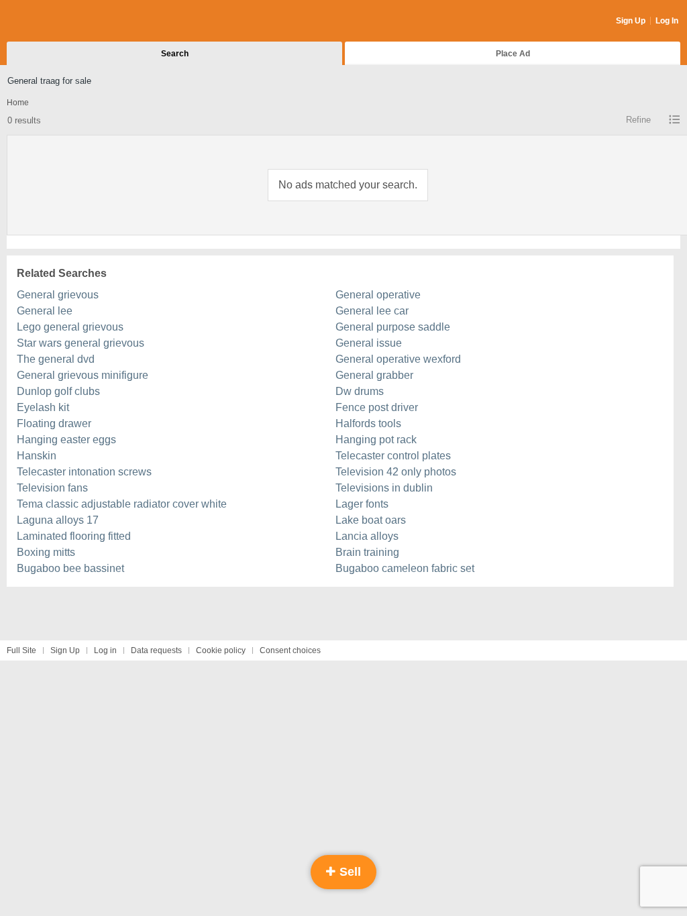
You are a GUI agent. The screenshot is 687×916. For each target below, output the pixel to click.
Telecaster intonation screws (84, 471)
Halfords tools (368, 423)
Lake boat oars (370, 520)
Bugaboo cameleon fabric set (404, 568)
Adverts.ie (59, 21)
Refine (638, 120)
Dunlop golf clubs (58, 391)
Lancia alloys (367, 536)
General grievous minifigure (82, 375)
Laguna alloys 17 (58, 520)
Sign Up (630, 20)
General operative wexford (398, 359)
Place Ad (513, 53)
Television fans (52, 488)
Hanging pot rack (376, 439)
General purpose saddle (392, 327)
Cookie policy (221, 650)
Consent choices (290, 650)
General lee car (372, 311)
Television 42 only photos (395, 471)
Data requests (156, 650)
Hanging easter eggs (66, 439)
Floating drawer (54, 423)
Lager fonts (361, 504)
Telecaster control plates (393, 455)
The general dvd (56, 359)
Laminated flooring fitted (74, 536)
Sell (348, 871)
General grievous (58, 294)
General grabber (374, 375)
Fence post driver (376, 407)
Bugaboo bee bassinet (70, 568)
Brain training (367, 552)
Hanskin (36, 455)
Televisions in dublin (384, 488)
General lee (44, 311)
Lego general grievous (70, 327)
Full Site (21, 650)
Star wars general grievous (80, 343)
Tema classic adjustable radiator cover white (122, 504)
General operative (378, 294)
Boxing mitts (46, 552)
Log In (666, 20)
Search (175, 53)
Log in (105, 650)
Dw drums (359, 391)
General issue (368, 343)
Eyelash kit (43, 407)
